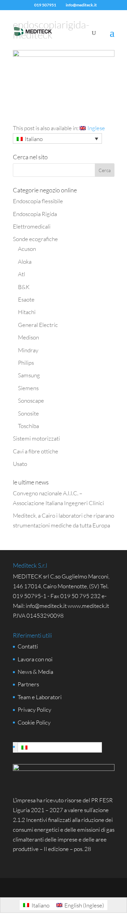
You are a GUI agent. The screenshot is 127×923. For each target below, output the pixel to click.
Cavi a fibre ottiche (35, 451)
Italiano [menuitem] (34, 138)
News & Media (35, 671)
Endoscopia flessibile (38, 201)
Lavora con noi (35, 659)
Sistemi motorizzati (36, 438)
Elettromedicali (31, 226)
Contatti (28, 646)
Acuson (27, 248)
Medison (28, 337)
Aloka (24, 261)
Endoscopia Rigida (35, 213)
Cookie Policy (34, 722)
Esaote (26, 299)
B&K (23, 286)
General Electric (38, 324)
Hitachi (27, 311)
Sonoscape (31, 400)
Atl (21, 274)
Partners (28, 684)
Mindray (28, 350)
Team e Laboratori (40, 697)
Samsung (29, 375)
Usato (20, 463)
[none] (57, 138)
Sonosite (28, 413)
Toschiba (28, 425)
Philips (26, 362)
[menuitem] (92, 128)
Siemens (28, 388)
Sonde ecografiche (35, 238)
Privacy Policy (34, 709)
